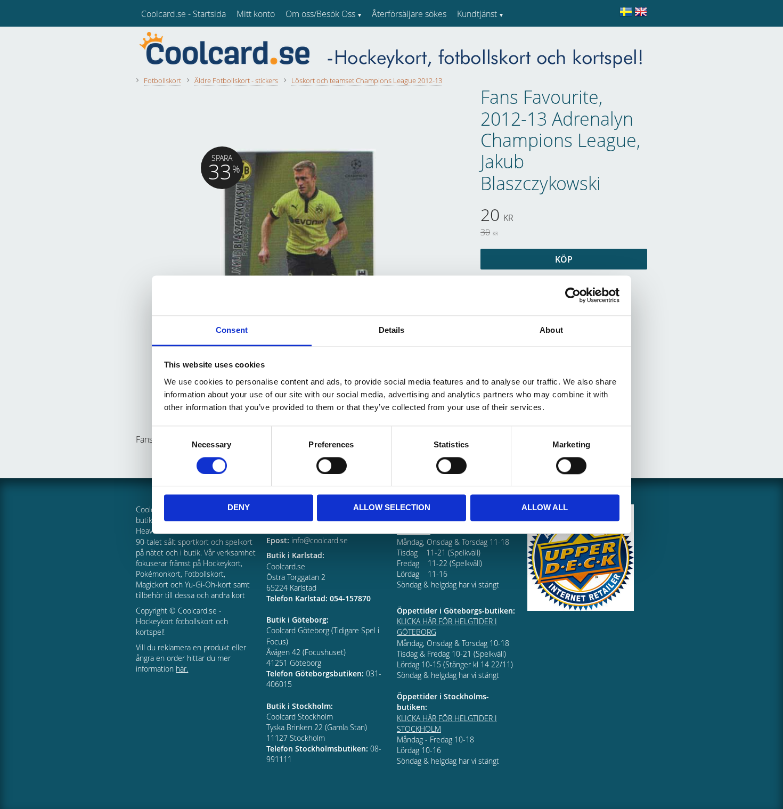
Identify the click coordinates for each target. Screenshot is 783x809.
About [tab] (551, 329)
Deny (238, 507)
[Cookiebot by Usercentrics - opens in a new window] (572, 295)
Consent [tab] (232, 329)
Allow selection (391, 507)
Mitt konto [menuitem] (255, 14)
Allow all (544, 507)
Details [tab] (392, 329)
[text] (563, 216)
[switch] (331, 465)
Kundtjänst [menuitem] (477, 14)
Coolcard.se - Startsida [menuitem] (183, 14)
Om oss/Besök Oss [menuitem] (320, 14)
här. (182, 669)
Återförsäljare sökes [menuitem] (409, 14)
